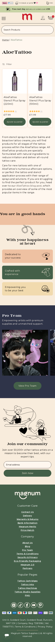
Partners (27, 568)
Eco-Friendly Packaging (27, 561)
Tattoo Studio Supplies (27, 592)
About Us (27, 542)
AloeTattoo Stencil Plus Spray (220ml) (15, 100)
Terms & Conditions (27, 553)
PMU (27, 595)
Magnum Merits (27, 526)
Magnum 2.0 (27, 564)
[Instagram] (14, 605)
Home (5, 40)
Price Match (27, 530)
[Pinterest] (40, 605)
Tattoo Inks (27, 584)
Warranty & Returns (27, 519)
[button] (4, 18)
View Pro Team (27, 385)
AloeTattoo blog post (29, 185)
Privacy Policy (45, 626)
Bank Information (28, 523)
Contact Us (27, 512)
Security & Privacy (27, 557)
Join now (27, 473)
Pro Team (27, 550)
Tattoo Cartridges (27, 581)
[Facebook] (27, 605)
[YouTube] (34, 605)
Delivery (27, 515)
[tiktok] (20, 605)
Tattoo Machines (27, 588)
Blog (27, 546)
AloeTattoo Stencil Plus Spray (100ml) (40, 100)
